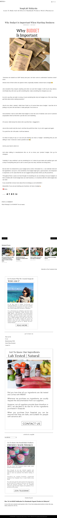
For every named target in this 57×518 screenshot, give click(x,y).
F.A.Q (6, 339)
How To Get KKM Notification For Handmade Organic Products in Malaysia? (27, 501)
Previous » (53, 238)
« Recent (5, 238)
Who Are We (8, 336)
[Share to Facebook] (9, 194)
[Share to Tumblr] (14, 194)
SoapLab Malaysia (28, 8)
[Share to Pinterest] (11, 194)
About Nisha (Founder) (10, 343)
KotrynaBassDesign (41, 516)
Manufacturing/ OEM (10, 341)
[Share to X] (7, 194)
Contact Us (7, 345)
